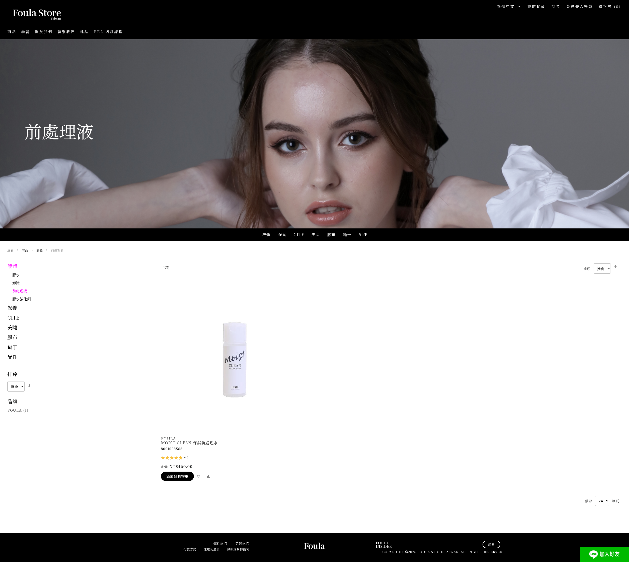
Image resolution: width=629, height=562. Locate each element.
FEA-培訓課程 (108, 31)
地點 (84, 31)
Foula (17, 410)
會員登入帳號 (579, 6)
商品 (25, 250)
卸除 (16, 282)
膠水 (16, 274)
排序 (587, 268)
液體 (40, 250)
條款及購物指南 (238, 549)
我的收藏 (536, 6)
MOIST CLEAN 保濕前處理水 (189, 443)
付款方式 (190, 549)
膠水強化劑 (21, 298)
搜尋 (555, 6)
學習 (25, 31)
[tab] (79, 381)
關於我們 (44, 31)
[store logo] (32, 15)
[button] (510, 6)
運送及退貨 (212, 549)
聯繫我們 (66, 31)
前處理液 (19, 290)
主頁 (11, 250)
